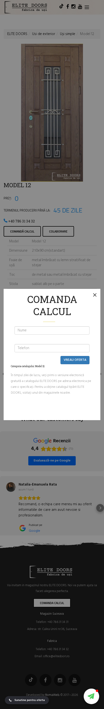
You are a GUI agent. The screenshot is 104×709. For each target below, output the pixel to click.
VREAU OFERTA (75, 360)
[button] (91, 696)
